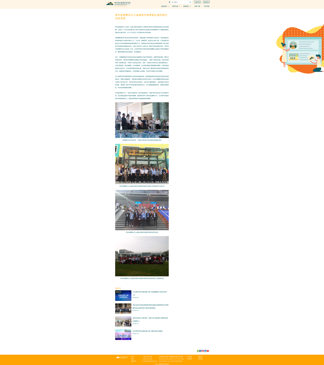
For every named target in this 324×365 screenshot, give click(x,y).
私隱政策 (189, 359)
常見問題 (207, 6)
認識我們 (164, 6)
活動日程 (197, 2)
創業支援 (175, 6)
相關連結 (200, 356)
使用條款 (189, 356)
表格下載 (197, 6)
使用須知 (200, 359)
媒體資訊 (186, 6)
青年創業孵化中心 (122, 358)
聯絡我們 (206, 2)
